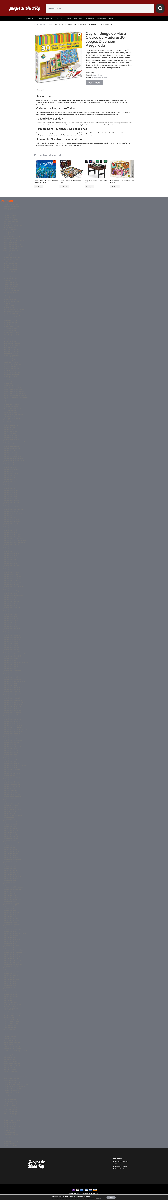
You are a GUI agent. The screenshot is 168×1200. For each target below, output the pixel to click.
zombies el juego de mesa (12, 207)
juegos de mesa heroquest (12, 608)
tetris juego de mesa (10, 261)
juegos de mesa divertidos (12, 664)
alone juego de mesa (10, 1143)
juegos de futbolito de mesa (12, 778)
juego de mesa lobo (10, 883)
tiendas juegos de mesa (11, 232)
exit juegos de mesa (10, 1036)
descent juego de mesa (11, 1074)
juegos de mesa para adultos (12, 547)
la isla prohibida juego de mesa (13, 414)
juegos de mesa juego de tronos (13, 595)
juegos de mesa (46, 24)
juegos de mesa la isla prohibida (13, 587)
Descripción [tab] (40, 90)
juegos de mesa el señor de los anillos (15, 654)
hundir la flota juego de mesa (12, 1004)
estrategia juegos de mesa (12, 1042)
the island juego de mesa (11, 259)
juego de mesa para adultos (12, 860)
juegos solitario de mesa (11, 425)
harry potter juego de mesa (12, 1015)
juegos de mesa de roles (11, 683)
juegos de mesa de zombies (12, 671)
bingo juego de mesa (10, 1122)
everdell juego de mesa (11, 1040)
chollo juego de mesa (10, 1101)
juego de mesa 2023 (10, 998)
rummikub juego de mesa (11, 301)
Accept (111, 1197)
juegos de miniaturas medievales (14, 461)
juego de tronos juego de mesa (13, 815)
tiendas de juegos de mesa (12, 236)
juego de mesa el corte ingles (12, 929)
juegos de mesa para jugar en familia (15, 540)
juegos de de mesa (9, 788)
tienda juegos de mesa (10, 242)
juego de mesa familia (10, 916)
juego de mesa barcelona (11, 979)
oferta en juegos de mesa (11, 349)
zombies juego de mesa (11, 204)
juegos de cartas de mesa (11, 792)
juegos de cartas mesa (10, 790)
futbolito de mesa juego (11, 1023)
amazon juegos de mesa (11, 1139)
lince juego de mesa (10, 410)
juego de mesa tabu (10, 832)
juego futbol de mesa (10, 813)
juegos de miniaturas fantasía (13, 463)
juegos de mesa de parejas (12, 692)
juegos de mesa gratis (10, 616)
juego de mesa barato (10, 983)
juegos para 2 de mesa (11, 431)
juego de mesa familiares (11, 912)
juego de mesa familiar (11, 914)
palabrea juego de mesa (11, 328)
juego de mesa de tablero (11, 941)
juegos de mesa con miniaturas (13, 731)
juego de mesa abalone (11, 996)
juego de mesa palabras (11, 862)
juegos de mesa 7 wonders (12, 769)
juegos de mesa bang (10, 759)
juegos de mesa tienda (10, 492)
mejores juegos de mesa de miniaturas (15, 396)
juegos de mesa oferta (10, 559)
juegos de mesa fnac (10, 624)
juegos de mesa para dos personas (14, 542)
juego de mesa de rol (10, 944)
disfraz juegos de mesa (11, 1061)
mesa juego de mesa (10, 379)
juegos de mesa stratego (11, 500)
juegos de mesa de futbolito (12, 706)
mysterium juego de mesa (11, 356)
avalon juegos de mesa (11, 1135)
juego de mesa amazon (11, 990)
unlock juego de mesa (10, 223)
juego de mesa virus (10, 826)
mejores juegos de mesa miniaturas (14, 393)
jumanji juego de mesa (11, 421)
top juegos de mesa (10, 228)
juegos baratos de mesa (11, 801)
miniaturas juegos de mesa (12, 368)
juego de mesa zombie (10, 824)
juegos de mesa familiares (12, 629)
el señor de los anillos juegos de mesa (15, 1051)
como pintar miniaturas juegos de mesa (16, 1084)
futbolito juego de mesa (11, 1019)
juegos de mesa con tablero (12, 723)
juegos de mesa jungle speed (12, 591)
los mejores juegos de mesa (12, 408)
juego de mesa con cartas (11, 962)
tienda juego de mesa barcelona (13, 246)
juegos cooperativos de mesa (13, 797)
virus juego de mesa (10, 215)
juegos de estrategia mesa (12, 784)
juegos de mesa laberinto (11, 584)
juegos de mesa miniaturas (12, 572)
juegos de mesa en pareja (11, 643)
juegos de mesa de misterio (12, 698)
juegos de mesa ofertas (11, 557)
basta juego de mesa (10, 1124)
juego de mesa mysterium (11, 872)
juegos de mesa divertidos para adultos (16, 662)
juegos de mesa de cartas (11, 715)
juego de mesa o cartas (11, 870)
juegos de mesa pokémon (11, 524)
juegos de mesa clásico (11, 744)
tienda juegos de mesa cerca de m (14, 240)
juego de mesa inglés (10, 895)
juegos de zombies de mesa (12, 444)
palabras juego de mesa (11, 330)
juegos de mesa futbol (10, 622)
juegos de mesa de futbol (11, 708)
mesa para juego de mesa (11, 375)
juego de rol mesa (9, 818)
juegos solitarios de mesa (11, 423)
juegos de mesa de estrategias (13, 710)
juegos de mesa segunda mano (13, 509)
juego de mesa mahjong (11, 878)
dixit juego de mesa (9, 1059)
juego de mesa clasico (10, 969)
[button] (79, 34)
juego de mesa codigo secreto (13, 965)
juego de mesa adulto (10, 994)
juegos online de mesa (10, 433)
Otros (111, 19)
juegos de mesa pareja (10, 532)
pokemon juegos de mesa (11, 314)
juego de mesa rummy (10, 841)
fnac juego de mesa (10, 1032)
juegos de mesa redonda (11, 519)
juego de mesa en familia (11, 920)
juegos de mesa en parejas (12, 641)
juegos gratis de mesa (10, 437)
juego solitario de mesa (11, 805)
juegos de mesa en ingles (11, 650)
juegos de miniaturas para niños (13, 458)
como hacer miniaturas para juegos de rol (16, 1086)
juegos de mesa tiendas (11, 490)
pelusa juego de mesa (10, 320)
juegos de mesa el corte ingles (13, 656)
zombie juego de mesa (10, 209)
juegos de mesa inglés (10, 599)
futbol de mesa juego (10, 1028)
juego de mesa (8, 1000)
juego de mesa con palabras (12, 960)
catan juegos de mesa (10, 1103)
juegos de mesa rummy (11, 511)
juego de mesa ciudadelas (12, 971)
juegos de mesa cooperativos (13, 719)
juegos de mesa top (10, 488)
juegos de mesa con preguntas (13, 725)
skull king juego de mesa (11, 291)
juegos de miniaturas (10, 467)
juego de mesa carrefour (11, 975)
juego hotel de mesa (10, 811)
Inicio (36, 24)
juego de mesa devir (10, 937)
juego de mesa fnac (10, 910)
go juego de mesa (9, 1017)
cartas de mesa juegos (10, 1114)
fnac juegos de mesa (10, 1030)
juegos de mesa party (10, 528)
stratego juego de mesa (11, 280)
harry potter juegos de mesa (12, 1013)
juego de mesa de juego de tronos (14, 950)
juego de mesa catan (10, 973)
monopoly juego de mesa (11, 360)
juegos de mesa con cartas (12, 736)
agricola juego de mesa (11, 1145)
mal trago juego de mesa (11, 404)
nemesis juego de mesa (11, 354)
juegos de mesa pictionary (12, 526)
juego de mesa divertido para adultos (15, 933)
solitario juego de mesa (11, 286)
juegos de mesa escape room (13, 637)
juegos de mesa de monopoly (13, 696)
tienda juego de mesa (10, 249)
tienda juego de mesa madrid (12, 244)
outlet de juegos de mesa (11, 335)
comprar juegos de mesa (11, 1078)
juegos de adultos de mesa (12, 794)
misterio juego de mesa (11, 362)
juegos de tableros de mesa (12, 446)
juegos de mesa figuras (11, 626)
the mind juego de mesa (11, 255)
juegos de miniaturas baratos (13, 465)
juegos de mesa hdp (10, 610)
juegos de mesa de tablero (12, 677)
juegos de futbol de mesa (11, 782)
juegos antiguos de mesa (11, 803)
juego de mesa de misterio (12, 948)
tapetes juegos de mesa (11, 265)
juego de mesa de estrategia (12, 956)
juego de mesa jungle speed (12, 889)
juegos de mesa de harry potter (13, 704)
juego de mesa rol (9, 845)
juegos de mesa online (10, 555)
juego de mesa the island (11, 830)
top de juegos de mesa (10, 230)
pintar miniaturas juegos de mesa (14, 316)
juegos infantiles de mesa (11, 435)
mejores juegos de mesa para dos (14, 391)
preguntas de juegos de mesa (13, 312)
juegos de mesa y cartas (11, 473)
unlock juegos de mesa (11, 221)
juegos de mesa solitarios (11, 505)
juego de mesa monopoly (11, 874)
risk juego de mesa (9, 307)
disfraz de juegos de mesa (12, 1063)
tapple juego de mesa (10, 263)
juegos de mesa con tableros (12, 721)
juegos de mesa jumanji (11, 593)
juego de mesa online (10, 864)
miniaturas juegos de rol (11, 366)
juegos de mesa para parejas (12, 534)
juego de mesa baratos (11, 981)
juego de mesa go (9, 908)
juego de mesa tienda (10, 828)
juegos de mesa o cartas (11, 561)
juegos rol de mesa (9, 427)
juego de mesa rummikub (11, 843)
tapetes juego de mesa (10, 267)
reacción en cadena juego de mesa (14, 309)
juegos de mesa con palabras (13, 727)
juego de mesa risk (9, 847)
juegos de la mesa (9, 776)
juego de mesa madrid (10, 881)
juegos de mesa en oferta (11, 647)
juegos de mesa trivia (10, 482)
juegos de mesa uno (10, 477)
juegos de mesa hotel (10, 605)
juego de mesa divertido (11, 935)
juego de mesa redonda (11, 849)
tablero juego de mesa (10, 278)
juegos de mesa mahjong (11, 580)
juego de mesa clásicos (11, 967)
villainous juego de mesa (11, 219)
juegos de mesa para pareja (12, 536)
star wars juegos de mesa (11, 282)
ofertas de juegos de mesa (12, 345)
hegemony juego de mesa (11, 1009)
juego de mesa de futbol (11, 954)
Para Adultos (78, 19)
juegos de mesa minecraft (12, 574)
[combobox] (100, 8)
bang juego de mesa (10, 1130)
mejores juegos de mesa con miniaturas (16, 398)
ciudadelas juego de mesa (12, 1091)
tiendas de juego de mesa (11, 238)
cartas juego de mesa (10, 1112)
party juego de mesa (10, 324)
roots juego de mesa (10, 303)
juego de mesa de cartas (11, 958)
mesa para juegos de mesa (12, 372)
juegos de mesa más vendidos (13, 576)
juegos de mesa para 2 (11, 551)
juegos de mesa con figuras (12, 734)
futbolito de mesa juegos (11, 1021)
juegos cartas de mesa (10, 799)
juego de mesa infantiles (11, 897)
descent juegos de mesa (11, 1072)
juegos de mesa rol (9, 515)
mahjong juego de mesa (11, 406)
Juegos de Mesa (29, 19)
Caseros (68, 19)
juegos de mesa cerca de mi (12, 746)
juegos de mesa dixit (10, 660)
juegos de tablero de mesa (12, 448)
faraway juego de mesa (11, 1034)
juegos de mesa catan (10, 748)
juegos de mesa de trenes (11, 675)
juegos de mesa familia (11, 633)
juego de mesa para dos (11, 857)
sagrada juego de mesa (11, 295)
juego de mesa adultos (11, 992)
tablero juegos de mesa (11, 276)
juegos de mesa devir (10, 668)
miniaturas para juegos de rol (13, 364)
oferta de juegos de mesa (11, 351)
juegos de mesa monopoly (12, 566)
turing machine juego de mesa (13, 225)
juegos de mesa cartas (10, 755)
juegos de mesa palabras (11, 553)
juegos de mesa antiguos (11, 763)
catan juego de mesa (10, 1105)
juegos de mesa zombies (11, 469)
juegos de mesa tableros (11, 496)
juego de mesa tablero (10, 834)
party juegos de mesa (10, 322)
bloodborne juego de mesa (12, 1120)
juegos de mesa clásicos (11, 742)
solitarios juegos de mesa (11, 284)
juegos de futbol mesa (10, 780)
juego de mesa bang (10, 986)
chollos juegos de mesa (99, 77)
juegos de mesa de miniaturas (13, 700)
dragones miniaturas (10, 1053)
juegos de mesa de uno (11, 673)
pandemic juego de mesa (11, 326)
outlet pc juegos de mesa (11, 333)
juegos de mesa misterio (11, 568)
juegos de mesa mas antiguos (13, 578)
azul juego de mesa (9, 1133)
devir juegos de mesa (10, 1067)
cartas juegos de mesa (10, 1109)
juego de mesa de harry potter (13, 952)
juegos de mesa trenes (10, 484)
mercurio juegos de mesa (11, 385)
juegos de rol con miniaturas (12, 456)
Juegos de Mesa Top (24, 8)
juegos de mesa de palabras (12, 694)
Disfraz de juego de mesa (45, 19)
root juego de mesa (9, 305)
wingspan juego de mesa (11, 211)
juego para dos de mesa (11, 807)
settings (98, 1198)
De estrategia (101, 19)
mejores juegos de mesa (11, 402)
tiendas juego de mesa (10, 234)
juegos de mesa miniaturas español (14, 570)
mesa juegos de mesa (10, 377)
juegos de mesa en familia (12, 652)
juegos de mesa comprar (11, 738)
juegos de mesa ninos (10, 563)
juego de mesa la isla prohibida (13, 887)
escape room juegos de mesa (13, 1046)
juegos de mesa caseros (11, 750)
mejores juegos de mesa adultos (13, 400)
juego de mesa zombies (11, 822)
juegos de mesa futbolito (11, 620)
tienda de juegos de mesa (11, 251)
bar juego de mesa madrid (12, 1126)
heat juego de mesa (10, 1011)
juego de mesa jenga (10, 893)
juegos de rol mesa (9, 450)
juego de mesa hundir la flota (12, 899)
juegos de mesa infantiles (11, 601)
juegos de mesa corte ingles (12, 717)
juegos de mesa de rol (10, 685)
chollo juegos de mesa (10, 1099)
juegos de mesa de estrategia (13, 713)
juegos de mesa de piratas (12, 689)
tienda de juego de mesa (11, 253)
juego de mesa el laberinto (12, 925)
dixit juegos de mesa (10, 1057)
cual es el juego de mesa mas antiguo (15, 1076)
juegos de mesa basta (10, 757)
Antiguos (59, 19)
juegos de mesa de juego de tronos (14, 702)
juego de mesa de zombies (12, 939)
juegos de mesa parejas (11, 530)
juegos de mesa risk (10, 517)
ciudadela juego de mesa (11, 1093)
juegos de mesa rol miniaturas (13, 513)
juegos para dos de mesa (11, 429)
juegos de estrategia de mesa (13, 786)
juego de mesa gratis (10, 906)
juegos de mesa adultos (11, 767)
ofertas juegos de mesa (11, 339)
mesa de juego (8, 383)
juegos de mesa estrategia (12, 635)
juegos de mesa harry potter (12, 612)
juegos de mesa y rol (10, 471)
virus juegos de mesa (10, 213)
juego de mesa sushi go (11, 836)
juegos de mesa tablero (11, 498)
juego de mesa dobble (10, 931)
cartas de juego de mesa (11, 1116)
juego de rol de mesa (10, 820)
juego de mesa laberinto (11, 885)
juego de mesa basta (10, 977)
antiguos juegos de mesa (11, 1137)
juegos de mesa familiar (11, 631)
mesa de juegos (8, 381)
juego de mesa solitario (11, 839)
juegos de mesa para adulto (12, 549)
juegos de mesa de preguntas (13, 687)
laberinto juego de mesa (11, 412)
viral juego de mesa (9, 217)
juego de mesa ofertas (10, 866)
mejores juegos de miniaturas (13, 389)
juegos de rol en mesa (10, 452)
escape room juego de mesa (12, 1049)
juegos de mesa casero (11, 752)
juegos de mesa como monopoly (14, 740)
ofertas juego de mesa (10, 341)
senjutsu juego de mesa (11, 293)
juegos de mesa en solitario (12, 639)
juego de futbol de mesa (11, 1002)
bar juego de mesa (9, 1128)
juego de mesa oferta (10, 868)
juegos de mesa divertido (11, 666)
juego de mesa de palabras (12, 946)
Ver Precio (94, 82)
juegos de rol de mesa (10, 454)
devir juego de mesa (10, 1070)
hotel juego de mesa (10, 1007)
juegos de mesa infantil (11, 603)
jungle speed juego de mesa (12, 419)
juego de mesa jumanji (11, 891)
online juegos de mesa (10, 337)
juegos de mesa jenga (10, 597)
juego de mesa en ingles (11, 918)
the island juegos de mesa (12, 257)
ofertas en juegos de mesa (12, 343)
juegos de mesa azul (10, 761)
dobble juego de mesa (10, 1055)
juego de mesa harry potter (12, 904)
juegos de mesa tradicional (12, 486)
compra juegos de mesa (11, 1080)
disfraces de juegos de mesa (12, 1065)
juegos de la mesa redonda (12, 773)
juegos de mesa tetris (10, 494)
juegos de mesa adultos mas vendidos (15, 765)
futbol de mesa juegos (10, 1025)
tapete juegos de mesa (10, 270)
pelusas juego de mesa (11, 318)
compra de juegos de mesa (12, 1082)
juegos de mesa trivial (10, 479)
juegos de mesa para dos (11, 545)
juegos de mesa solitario (11, 507)
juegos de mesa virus (10, 475)
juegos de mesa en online (11, 645)
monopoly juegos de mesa (12, 358)
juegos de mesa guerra (11, 614)
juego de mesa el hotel (10, 927)
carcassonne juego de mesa (12, 1118)
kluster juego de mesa (10, 416)
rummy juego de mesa (10, 299)
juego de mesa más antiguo (12, 876)
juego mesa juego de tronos (12, 809)
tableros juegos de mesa (11, 274)
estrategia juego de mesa (11, 1044)
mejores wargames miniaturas (13, 387)
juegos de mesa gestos (11, 618)
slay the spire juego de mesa (12, 288)
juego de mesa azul (9, 988)
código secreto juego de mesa (13, 1088)
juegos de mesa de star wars (12, 679)
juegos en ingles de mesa (11, 440)
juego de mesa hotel (10, 902)
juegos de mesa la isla (10, 589)
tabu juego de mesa (10, 272)
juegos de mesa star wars (11, 503)
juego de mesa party (10, 855)
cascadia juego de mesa (11, 1107)
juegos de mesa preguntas (12, 521)
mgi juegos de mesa (10, 370)
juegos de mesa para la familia (13, 538)
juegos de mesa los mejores (12, 582)
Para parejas (90, 19)
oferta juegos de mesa (10, 347)
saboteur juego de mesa (11, 297)
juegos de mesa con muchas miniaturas (16, 729)
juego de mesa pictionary (11, 851)
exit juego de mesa (9, 1038)
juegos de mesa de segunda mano (14, 681)
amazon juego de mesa (11, 1141)
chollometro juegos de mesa (12, 1097)
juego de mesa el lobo (10, 923)
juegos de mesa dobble (11, 658)
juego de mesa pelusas (11, 853)
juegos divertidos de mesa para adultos (16, 442)
